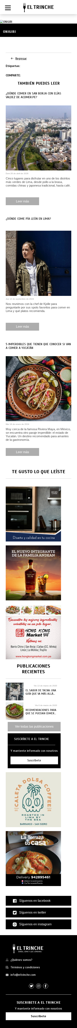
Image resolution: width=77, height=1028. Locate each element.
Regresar (21, 58)
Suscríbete (38, 1016)
